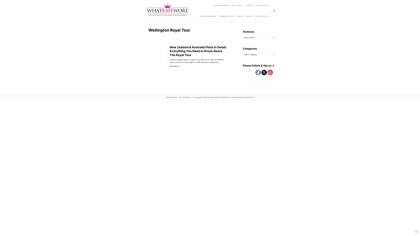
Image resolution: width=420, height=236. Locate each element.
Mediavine (250, 97)
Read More (174, 66)
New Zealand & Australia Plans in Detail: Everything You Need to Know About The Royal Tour (198, 51)
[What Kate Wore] (168, 11)
